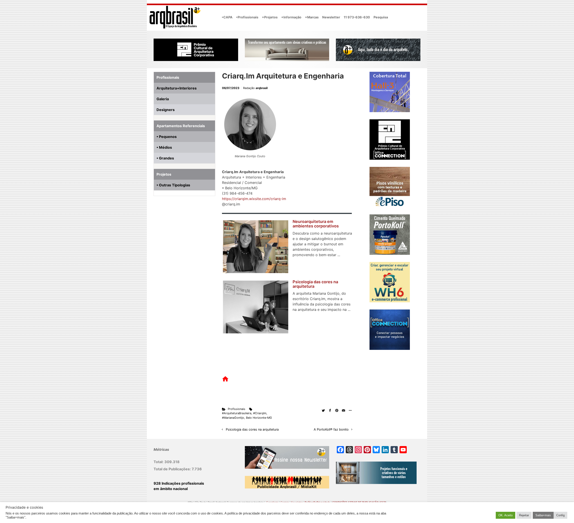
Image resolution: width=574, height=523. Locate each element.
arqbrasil (261, 88)
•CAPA (227, 17)
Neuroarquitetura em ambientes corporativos (316, 223)
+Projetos (270, 17)
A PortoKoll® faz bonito (331, 429)
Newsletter (331, 17)
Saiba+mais (543, 515)
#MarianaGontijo (233, 417)
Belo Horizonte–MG (259, 417)
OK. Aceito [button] (505, 515)
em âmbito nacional (171, 488)
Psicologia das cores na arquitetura (315, 284)
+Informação (291, 17)
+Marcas (312, 17)
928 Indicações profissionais (179, 483)
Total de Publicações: (173, 469)
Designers (166, 109)
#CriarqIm (259, 413)
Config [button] (560, 515)
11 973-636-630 (357, 17)
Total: (159, 462)
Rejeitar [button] (524, 515)
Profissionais (236, 409)
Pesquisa (381, 17)
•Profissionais (247, 17)
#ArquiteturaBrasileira (236, 413)
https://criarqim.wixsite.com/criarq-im (254, 198)
